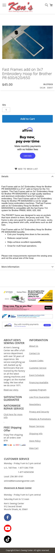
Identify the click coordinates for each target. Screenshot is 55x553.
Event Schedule (36, 375)
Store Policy (34, 440)
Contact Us (34, 353)
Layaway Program (37, 389)
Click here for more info (13, 416)
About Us (33, 346)
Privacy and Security (39, 411)
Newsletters (35, 404)
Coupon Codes (36, 360)
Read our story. (11, 389)
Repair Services (36, 426)
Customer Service (37, 367)
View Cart (33, 448)
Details (4, 176)
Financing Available (38, 382)
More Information (10, 266)
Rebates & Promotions (40, 419)
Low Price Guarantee (39, 397)
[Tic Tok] (27, 539)
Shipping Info (35, 433)
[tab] (27, 176)
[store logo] (20, 7)
